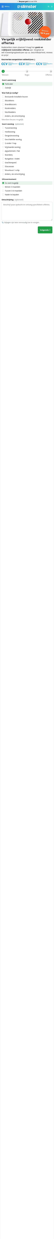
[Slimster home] (27, 6)
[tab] (3, 71)
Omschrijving (12, 199)
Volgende (44, 230)
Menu (7, 6)
